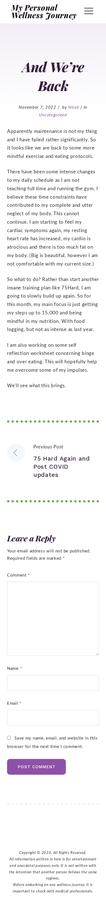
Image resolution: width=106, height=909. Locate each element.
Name (14, 669)
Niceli (73, 107)
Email (14, 703)
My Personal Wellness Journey (44, 11)
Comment (18, 575)
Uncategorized (53, 115)
